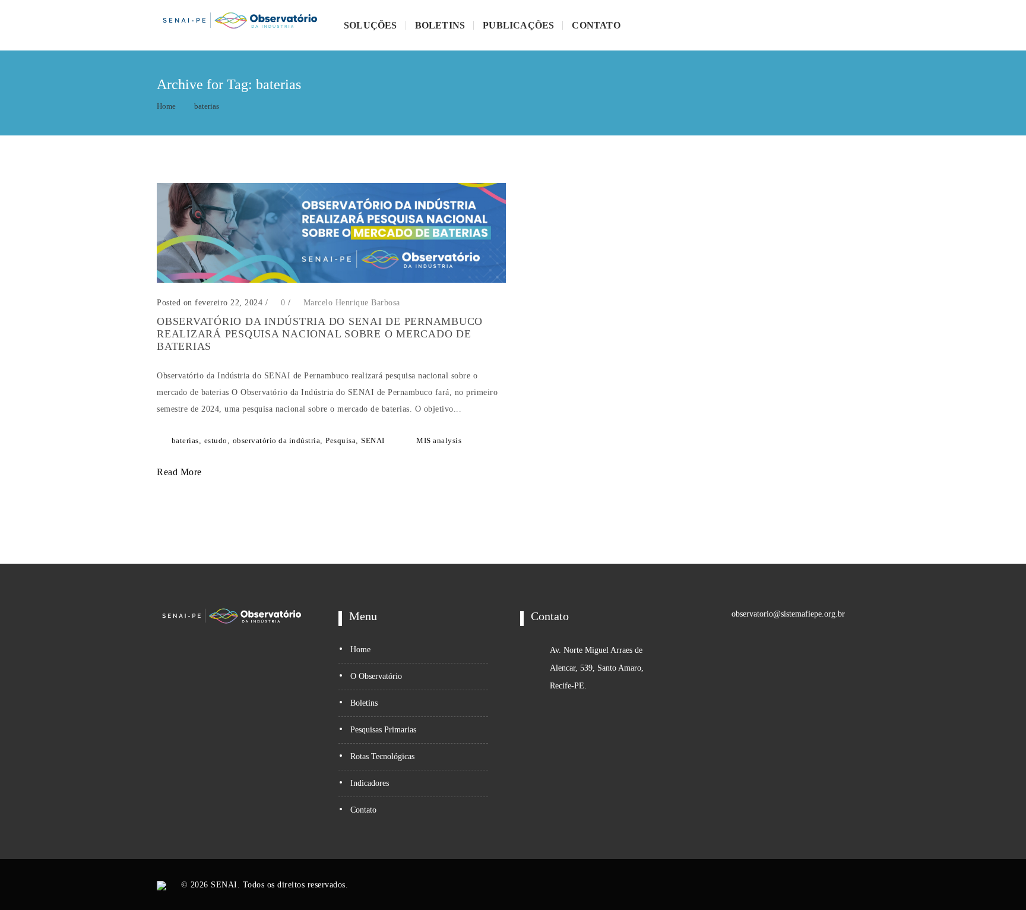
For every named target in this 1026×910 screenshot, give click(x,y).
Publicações (518, 25)
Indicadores (369, 783)
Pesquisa (340, 440)
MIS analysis (438, 440)
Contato (596, 25)
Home (166, 106)
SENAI (373, 440)
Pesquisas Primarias (383, 729)
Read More (180, 472)
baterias (206, 106)
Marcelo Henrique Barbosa (351, 302)
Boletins (440, 25)
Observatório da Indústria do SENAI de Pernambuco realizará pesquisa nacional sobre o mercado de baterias (320, 333)
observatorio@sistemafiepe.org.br (788, 613)
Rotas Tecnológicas (382, 756)
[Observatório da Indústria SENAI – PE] (240, 25)
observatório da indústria (277, 440)
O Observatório (376, 676)
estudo (215, 440)
